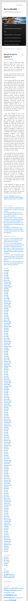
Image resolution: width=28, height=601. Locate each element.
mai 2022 (6, 353)
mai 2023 (6, 333)
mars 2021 (6, 376)
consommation (7, 592)
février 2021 (6, 378)
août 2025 (6, 288)
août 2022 (6, 348)
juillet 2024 (6, 310)
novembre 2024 (7, 303)
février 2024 (6, 318)
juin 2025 (6, 292)
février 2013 (6, 536)
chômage (6, 590)
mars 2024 (6, 316)
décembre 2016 (7, 460)
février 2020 (6, 397)
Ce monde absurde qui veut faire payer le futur (13, 30)
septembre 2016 (7, 465)
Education (6, 558)
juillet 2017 (6, 448)
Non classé (6, 560)
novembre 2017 (7, 442)
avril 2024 (6, 315)
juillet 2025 (6, 290)
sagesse (6, 198)
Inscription (6, 571)
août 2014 (6, 506)
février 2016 (6, 477)
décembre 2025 (7, 282)
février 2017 (6, 457)
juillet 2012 (6, 548)
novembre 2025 (7, 283)
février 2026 (6, 278)
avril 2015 (6, 493)
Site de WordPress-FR (9, 577)
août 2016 (6, 467)
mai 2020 (6, 392)
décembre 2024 (7, 302)
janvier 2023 (7, 340)
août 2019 (6, 407)
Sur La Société (10, 9)
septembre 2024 (7, 307)
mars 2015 (6, 495)
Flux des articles (9, 574)
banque (10, 588)
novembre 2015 (7, 482)
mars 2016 (6, 475)
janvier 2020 (7, 399)
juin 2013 (6, 529)
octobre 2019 (7, 404)
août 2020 (6, 387)
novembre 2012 (7, 541)
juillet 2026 (6, 270)
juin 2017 (6, 450)
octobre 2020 (7, 384)
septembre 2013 (7, 524)
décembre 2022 (7, 341)
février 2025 (6, 298)
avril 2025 (6, 295)
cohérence (19, 590)
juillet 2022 (6, 349)
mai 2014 (6, 511)
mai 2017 (6, 452)
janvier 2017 (7, 458)
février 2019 (6, 417)
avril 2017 (6, 454)
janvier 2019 (7, 419)
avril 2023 (6, 335)
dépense (14, 597)
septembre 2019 (7, 406)
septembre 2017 (7, 445)
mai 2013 (6, 531)
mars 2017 (6, 455)
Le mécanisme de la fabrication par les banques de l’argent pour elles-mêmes (12, 39)
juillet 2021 (6, 369)
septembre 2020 (7, 386)
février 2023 (6, 338)
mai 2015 (6, 491)
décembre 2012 (7, 539)
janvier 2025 (7, 300)
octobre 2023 (7, 325)
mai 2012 (6, 551)
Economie (6, 557)
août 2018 (6, 427)
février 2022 (6, 358)
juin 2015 (6, 490)
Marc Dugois (7, 248)
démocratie (7, 597)
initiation (17, 197)
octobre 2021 (7, 364)
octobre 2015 (7, 483)
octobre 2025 (7, 285)
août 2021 (6, 368)
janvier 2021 (7, 379)
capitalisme (21, 588)
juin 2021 (6, 371)
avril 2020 (6, 394)
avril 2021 (6, 374)
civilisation (13, 590)
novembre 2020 (7, 382)
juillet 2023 (6, 330)
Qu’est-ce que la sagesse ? (10, 55)
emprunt (21, 597)
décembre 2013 (7, 520)
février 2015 (6, 496)
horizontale (12, 197)
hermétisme (6, 197)
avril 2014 (6, 513)
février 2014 (6, 516)
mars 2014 (6, 515)
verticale (10, 198)
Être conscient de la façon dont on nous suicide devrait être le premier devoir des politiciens (14, 224)
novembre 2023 (7, 323)
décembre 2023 (7, 321)
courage (12, 592)
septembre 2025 (7, 287)
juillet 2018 (6, 429)
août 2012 (6, 546)
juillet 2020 (6, 389)
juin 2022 (6, 351)
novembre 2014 (7, 501)
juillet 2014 (6, 508)
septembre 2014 (7, 505)
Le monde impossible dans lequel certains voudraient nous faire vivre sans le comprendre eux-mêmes (13, 214)
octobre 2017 (7, 444)
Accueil (5, 25)
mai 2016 (6, 472)
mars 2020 (6, 396)
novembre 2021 (7, 363)
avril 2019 (6, 414)
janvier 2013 (7, 538)
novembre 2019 (7, 402)
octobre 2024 (7, 305)
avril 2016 (6, 473)
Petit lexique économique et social (11, 44)
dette (15, 595)
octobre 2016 (7, 463)
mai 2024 (6, 313)
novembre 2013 (7, 521)
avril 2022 (6, 354)
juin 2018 (6, 430)
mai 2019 (6, 412)
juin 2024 (6, 311)
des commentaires (9, 576)
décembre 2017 (7, 440)
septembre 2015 (7, 485)
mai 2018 (6, 432)
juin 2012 (6, 549)
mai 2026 (6, 273)
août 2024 (6, 308)
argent (6, 588)
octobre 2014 (7, 503)
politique (21, 197)
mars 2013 (6, 534)
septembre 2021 (7, 366)
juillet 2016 (6, 468)
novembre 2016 (7, 462)
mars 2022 (6, 356)
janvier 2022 (7, 359)
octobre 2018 (7, 424)
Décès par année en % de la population (12, 34)
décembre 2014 (7, 500)
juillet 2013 (6, 528)
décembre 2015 (7, 480)
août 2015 (6, 486)
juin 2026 (6, 272)
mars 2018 (6, 435)
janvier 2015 (7, 498)
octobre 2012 (7, 543)
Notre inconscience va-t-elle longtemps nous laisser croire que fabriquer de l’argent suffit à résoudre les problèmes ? (13, 219)
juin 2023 (6, 331)
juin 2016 (6, 470)
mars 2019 (6, 416)
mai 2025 (6, 293)
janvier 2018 (7, 439)
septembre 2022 (7, 346)
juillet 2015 (6, 488)
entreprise (6, 600)
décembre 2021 (7, 361)
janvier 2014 (7, 518)
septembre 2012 (7, 544)
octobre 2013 (7, 523)
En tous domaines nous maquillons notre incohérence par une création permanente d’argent (14, 209)
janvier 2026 (7, 280)
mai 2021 (6, 373)
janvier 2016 (7, 478)
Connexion (6, 572)
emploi (17, 597)
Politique (6, 563)
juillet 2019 (6, 409)
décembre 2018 (7, 420)
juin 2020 (6, 391)
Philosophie (11, 196)
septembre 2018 (7, 425)
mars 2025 (6, 297)
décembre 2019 (7, 401)
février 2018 (6, 437)
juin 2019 (6, 411)
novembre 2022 (7, 343)
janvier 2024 (7, 320)
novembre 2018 (7, 422)
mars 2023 (6, 336)
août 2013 (6, 526)
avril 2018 (6, 434)
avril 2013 (6, 533)
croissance (8, 594)
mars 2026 (6, 277)
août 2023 (6, 328)
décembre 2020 (7, 381)
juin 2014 (6, 510)
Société (5, 565)
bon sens (15, 588)
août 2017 (6, 447)
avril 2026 (6, 275)
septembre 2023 (7, 326)
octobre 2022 (7, 344)
